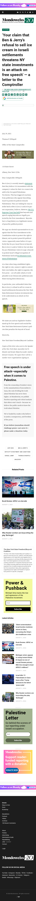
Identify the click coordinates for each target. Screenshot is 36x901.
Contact (4, 844)
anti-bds (10, 448)
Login (3, 848)
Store (3, 807)
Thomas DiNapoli (24, 455)
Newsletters (5, 814)
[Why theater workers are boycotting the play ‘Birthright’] (18, 518)
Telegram (26, 875)
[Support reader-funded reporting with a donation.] (18, 773)
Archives (4, 821)
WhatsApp (10, 877)
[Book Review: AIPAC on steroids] (18, 486)
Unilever (17, 459)
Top (18, 897)
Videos (4, 818)
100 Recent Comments (9, 823)
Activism (6, 29)
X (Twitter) (19, 875)
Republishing (6, 839)
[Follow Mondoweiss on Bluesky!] (18, 7)
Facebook (29, 873)
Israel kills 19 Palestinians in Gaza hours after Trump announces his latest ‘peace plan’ (23, 680)
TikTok (23, 873)
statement (28, 183)
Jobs (3, 842)
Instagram (11, 873)
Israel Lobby (9, 455)
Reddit (4, 877)
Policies (4, 833)
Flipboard (17, 877)
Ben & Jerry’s (23, 448)
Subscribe (18, 609)
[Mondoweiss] (18, 20)
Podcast (4, 816)
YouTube (4, 873)
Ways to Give (6, 805)
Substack (5, 875)
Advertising (5, 835)
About (4, 830)
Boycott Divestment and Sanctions (17, 452)
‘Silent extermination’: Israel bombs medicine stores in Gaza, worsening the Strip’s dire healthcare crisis (24, 629)
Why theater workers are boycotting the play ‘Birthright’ (25, 695)
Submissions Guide (7, 837)
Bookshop (5, 809)
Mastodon (12, 875)
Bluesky (18, 873)
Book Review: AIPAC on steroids (14, 501)
